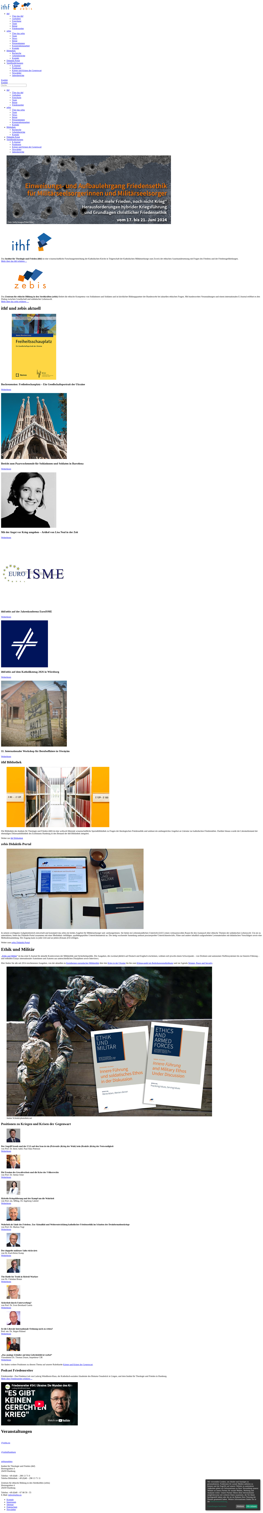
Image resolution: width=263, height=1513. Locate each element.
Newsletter (16, 73)
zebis (9, 31)
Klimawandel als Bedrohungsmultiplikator (155, 963)
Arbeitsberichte (18, 56)
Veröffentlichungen (15, 63)
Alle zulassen (251, 1506)
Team (14, 23)
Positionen (16, 68)
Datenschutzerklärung (218, 1502)
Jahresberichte (18, 75)
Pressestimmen (18, 43)
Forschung (16, 21)
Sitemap (10, 1504)
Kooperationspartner (21, 46)
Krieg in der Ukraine (117, 963)
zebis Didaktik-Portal (21, 942)
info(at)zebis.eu (15, 1495)
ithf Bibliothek (17, 838)
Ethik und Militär (9, 956)
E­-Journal (16, 65)
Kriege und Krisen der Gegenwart (27, 70)
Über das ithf (17, 16)
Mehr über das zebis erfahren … (15, 301)
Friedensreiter (18, 28)
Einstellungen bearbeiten (216, 1506)
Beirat (14, 26)
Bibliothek (11, 51)
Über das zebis (18, 33)
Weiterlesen (6, 389)
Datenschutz (12, 1507)
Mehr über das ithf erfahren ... (14, 261)
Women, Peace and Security (200, 963)
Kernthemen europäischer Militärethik (82, 963)
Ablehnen (240, 1506)
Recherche (16, 53)
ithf (8, 13)
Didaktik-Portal (13, 60)
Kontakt (15, 48)
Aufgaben (16, 18)
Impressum (11, 1502)
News (14, 38)
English (4, 80)
